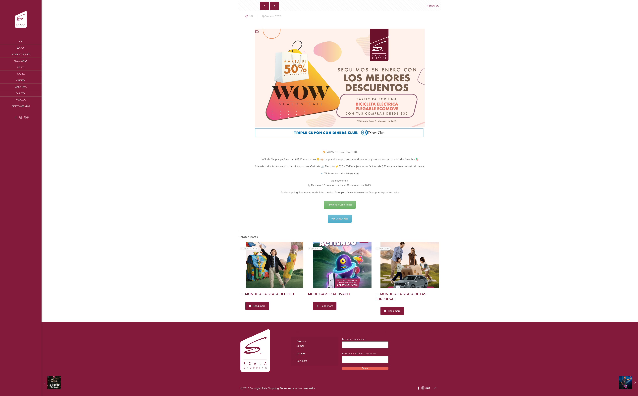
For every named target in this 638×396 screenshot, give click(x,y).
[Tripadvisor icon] (26, 117)
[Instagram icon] (21, 117)
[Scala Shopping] (21, 19)
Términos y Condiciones (339, 204)
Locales (301, 353)
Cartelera (302, 361)
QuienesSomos (301, 344)
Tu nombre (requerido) (353, 339)
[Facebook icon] (16, 117)
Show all (434, 5)
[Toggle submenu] (38, 80)
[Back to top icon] (435, 388)
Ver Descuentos (339, 218)
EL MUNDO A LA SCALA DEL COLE (267, 294)
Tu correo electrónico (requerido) (359, 353)
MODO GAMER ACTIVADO (329, 294)
